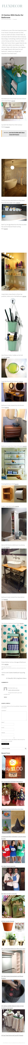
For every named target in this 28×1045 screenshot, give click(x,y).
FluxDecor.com (14, 1042)
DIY (6, 666)
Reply (5, 697)
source (13, 101)
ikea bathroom (14, 668)
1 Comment (15, 19)
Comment (3, 710)
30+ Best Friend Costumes (8, 866)
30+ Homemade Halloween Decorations (12, 781)
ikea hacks (22, 668)
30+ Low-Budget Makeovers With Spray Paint (13, 948)
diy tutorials (9, 668)
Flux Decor (14, 6)
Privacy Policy (22, 1042)
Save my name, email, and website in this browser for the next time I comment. (13, 740)
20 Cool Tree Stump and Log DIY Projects (12, 1035)
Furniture (9, 666)
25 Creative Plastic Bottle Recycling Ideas (12, 809)
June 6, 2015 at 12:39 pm (13, 690)
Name (3, 722)
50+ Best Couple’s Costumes (9, 893)
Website (3, 732)
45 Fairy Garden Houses (7, 921)
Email (3, 727)
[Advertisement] (14, 24)
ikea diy (18, 668)
